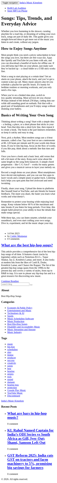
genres (10, 374)
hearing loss (13, 385)
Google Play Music (16, 390)
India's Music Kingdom (31, 2)
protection (12, 387)
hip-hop (11, 346)
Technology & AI (15, 313)
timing (10, 355)
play (9, 352)
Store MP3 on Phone (17, 11)
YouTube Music (15, 393)
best (9, 368)
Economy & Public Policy (19, 307)
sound (10, 379)
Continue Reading (10, 281)
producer (11, 357)
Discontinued (13, 395)
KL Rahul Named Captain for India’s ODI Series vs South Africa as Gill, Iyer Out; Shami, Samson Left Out (30, 436)
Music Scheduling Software (20, 318)
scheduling (12, 349)
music (10, 344)
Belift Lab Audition (16, 8)
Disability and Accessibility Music (23, 327)
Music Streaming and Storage (21, 329)
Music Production (15, 321)
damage (11, 382)
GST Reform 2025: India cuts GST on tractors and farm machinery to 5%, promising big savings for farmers (30, 461)
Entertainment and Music (19, 310)
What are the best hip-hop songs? (27, 245)
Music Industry (14, 332)
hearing (10, 371)
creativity (11, 363)
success (10, 360)
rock (9, 376)
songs (10, 366)
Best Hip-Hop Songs (17, 324)
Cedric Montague (18, 236)
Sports (10, 316)
